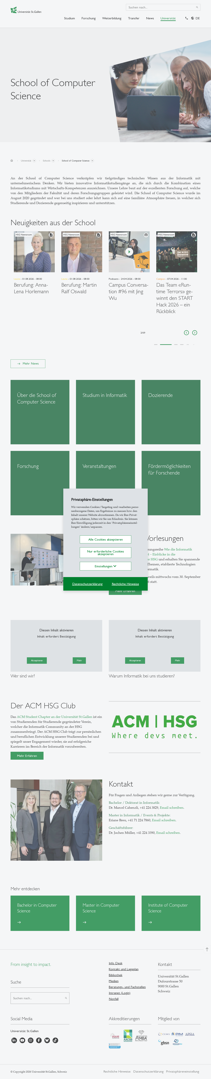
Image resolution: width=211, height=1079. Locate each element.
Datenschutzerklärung (87, 584)
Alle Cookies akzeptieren (105, 539)
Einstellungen (104, 566)
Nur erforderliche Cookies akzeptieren (105, 552)
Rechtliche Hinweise (125, 584)
